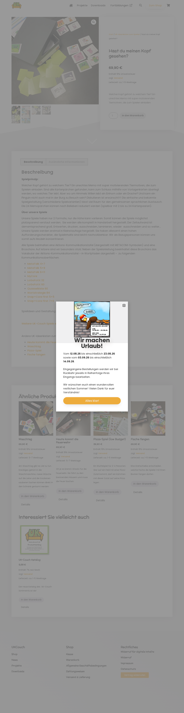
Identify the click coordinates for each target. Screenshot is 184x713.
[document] (92, 356)
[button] (124, 305)
